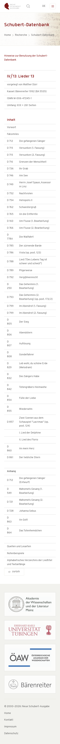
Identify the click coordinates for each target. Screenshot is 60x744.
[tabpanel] (30, 29)
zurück (15, 571)
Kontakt (8, 720)
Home (7, 713)
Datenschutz (11, 733)
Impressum (10, 727)
